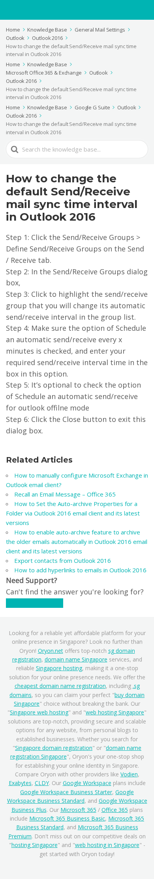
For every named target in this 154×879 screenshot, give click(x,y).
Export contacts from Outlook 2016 (62, 560)
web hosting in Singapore (107, 845)
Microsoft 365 (78, 809)
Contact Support (34, 603)
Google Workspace (87, 783)
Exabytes (20, 783)
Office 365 (114, 809)
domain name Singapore (76, 659)
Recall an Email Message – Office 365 (65, 494)
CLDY (42, 783)
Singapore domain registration (53, 748)
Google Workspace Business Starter (66, 792)
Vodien (129, 774)
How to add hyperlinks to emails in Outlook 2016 (80, 570)
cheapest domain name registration (60, 686)
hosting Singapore (34, 845)
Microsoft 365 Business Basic (67, 818)
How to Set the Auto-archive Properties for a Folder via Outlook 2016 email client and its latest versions (73, 513)
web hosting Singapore (115, 712)
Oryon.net (50, 650)
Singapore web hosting (39, 712)
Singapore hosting (59, 668)
